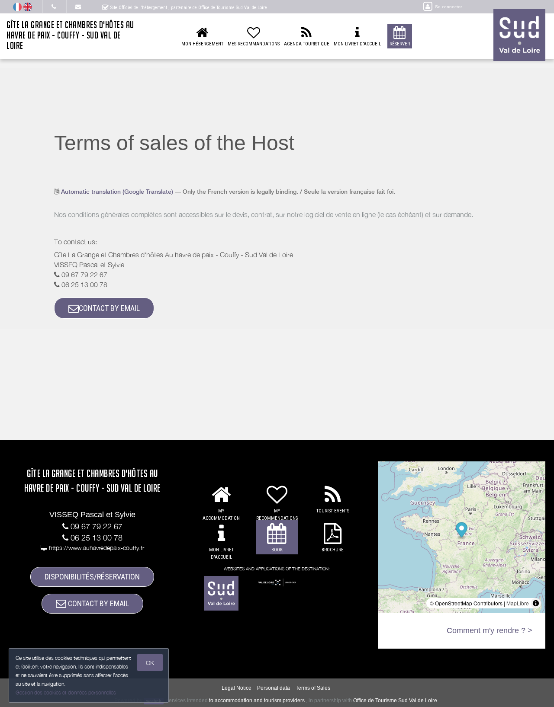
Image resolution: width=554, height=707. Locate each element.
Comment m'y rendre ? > (489, 630)
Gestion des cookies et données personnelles (66, 692)
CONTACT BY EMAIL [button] (109, 308)
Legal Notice (236, 688)
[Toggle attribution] (536, 603)
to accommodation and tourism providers (257, 700)
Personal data (273, 688)
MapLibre (517, 603)
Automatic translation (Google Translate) (117, 191)
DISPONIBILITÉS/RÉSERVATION (92, 576)
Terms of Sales (313, 688)
